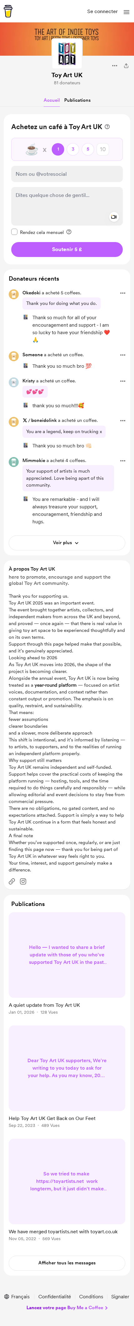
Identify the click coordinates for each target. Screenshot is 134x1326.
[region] (67, 189)
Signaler (120, 1297)
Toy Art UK (67, 75)
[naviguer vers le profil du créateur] (67, 53)
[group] (67, 967)
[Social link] (12, 881)
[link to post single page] (67, 964)
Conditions (91, 1297)
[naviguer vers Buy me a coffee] (8, 11)
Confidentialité (54, 1297)
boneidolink (44, 420)
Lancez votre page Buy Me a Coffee (64, 1307)
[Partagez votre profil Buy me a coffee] (126, 66)
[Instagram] (23, 881)
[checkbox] (37, 232)
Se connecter (102, 11)
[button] (126, 12)
